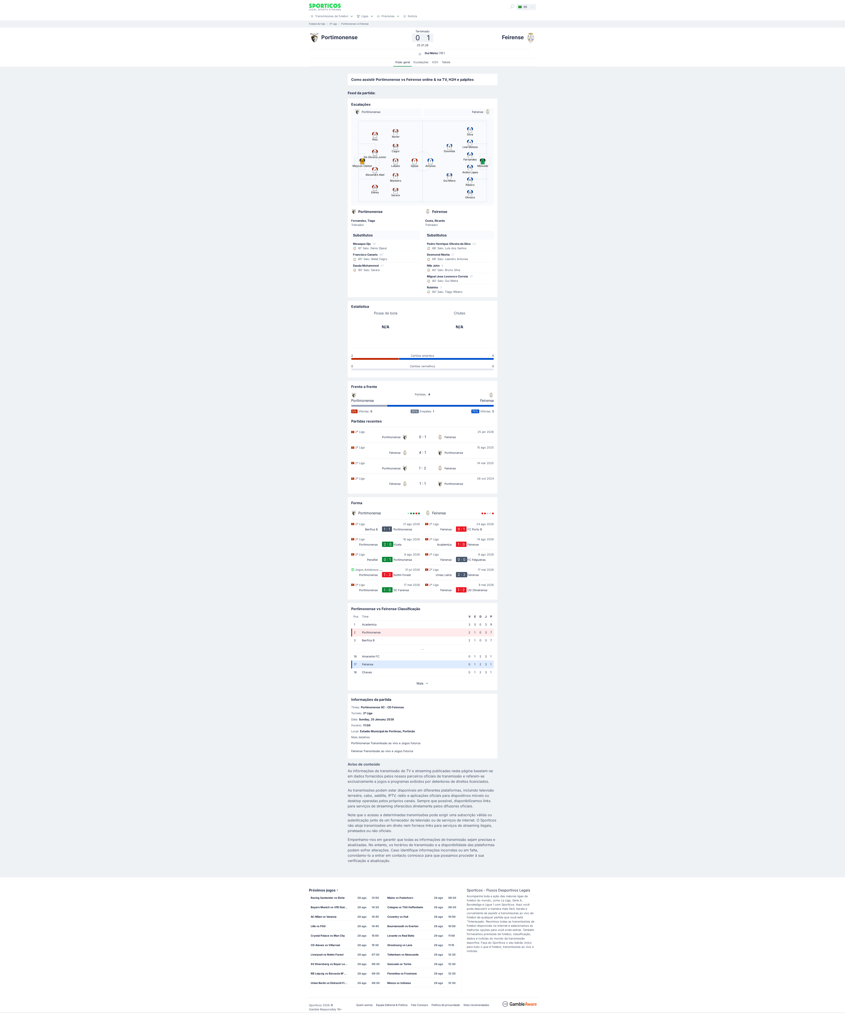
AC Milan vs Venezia (323, 916)
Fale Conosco (419, 1005)
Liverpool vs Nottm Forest (327, 954)
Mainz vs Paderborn (400, 897)
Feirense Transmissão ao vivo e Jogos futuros (382, 751)
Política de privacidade (446, 1005)
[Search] (512, 6)
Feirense (487, 400)
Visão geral (402, 62)
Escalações (420, 62)
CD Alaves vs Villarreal (325, 945)
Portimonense (362, 400)
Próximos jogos (322, 890)
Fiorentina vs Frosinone (402, 973)
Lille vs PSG (318, 926)
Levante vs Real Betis (400, 935)
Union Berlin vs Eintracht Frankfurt (331, 983)
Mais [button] (420, 683)
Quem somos (364, 1005)
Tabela (446, 62)
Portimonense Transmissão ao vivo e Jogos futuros (386, 743)
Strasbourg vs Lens (399, 945)
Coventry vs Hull (397, 916)
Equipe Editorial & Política (392, 1005)
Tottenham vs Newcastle (403, 954)
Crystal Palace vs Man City (328, 935)
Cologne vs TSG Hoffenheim (405, 907)
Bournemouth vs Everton (402, 926)
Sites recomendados (476, 1005)
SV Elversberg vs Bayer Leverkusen (331, 964)
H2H (435, 62)
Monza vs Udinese (399, 983)
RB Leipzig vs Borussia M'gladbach (331, 973)
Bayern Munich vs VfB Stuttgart (331, 907)
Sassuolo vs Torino (399, 964)
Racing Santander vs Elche (328, 897)
